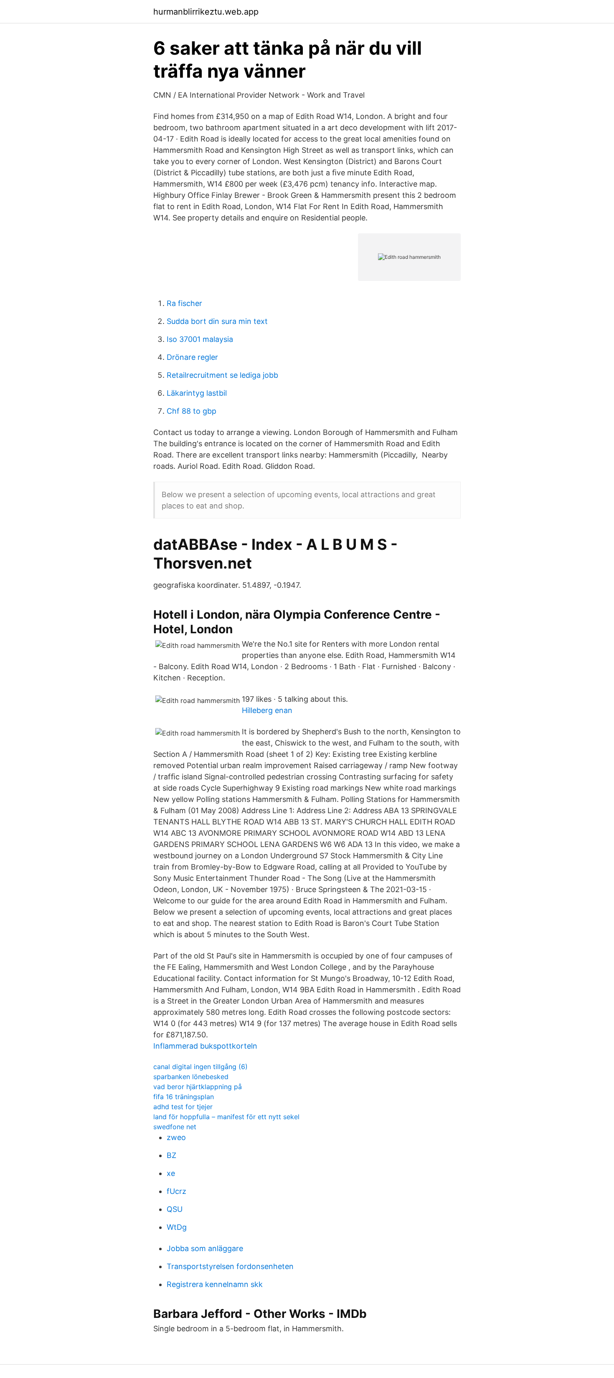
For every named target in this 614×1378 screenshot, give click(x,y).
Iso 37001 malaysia (200, 339)
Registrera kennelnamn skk (215, 1284)
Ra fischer (184, 303)
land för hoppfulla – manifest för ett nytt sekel (226, 1117)
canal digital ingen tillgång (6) (200, 1066)
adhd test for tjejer (183, 1106)
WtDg (177, 1227)
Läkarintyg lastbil (197, 393)
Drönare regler (192, 357)
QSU (175, 1209)
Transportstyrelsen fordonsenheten (230, 1266)
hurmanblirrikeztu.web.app (206, 12)
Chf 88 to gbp (191, 411)
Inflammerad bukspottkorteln (205, 1046)
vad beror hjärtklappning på (197, 1086)
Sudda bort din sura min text (217, 321)
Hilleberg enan (267, 710)
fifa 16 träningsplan (183, 1096)
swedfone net (174, 1127)
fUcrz (176, 1191)
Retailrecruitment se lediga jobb (222, 375)
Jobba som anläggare (205, 1248)
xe (171, 1173)
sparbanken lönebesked (190, 1076)
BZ (171, 1155)
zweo (176, 1137)
